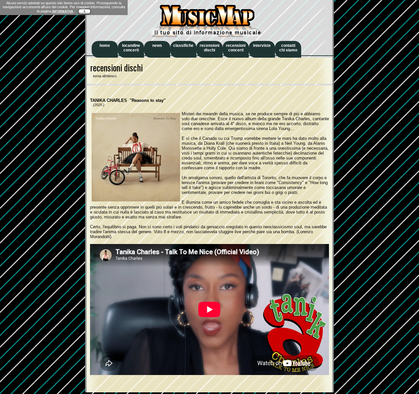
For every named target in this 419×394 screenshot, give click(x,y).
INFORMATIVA (62, 11)
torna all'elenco (103, 76)
